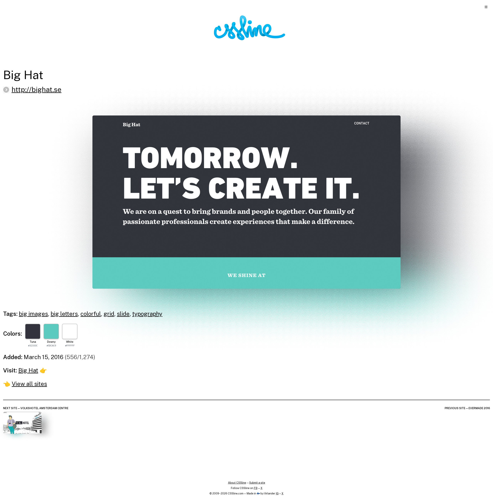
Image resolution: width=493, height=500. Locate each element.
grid (109, 313)
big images (33, 313)
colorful (90, 313)
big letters (64, 313)
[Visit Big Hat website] (246, 202)
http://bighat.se (36, 89)
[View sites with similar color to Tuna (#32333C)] (32, 331)
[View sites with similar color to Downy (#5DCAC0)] (51, 331)
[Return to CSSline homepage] (249, 27)
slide (123, 313)
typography (147, 313)
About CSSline (237, 482)
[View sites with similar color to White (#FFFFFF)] (69, 331)
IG (277, 493)
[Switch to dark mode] (486, 7)
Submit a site (257, 482)
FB (255, 488)
